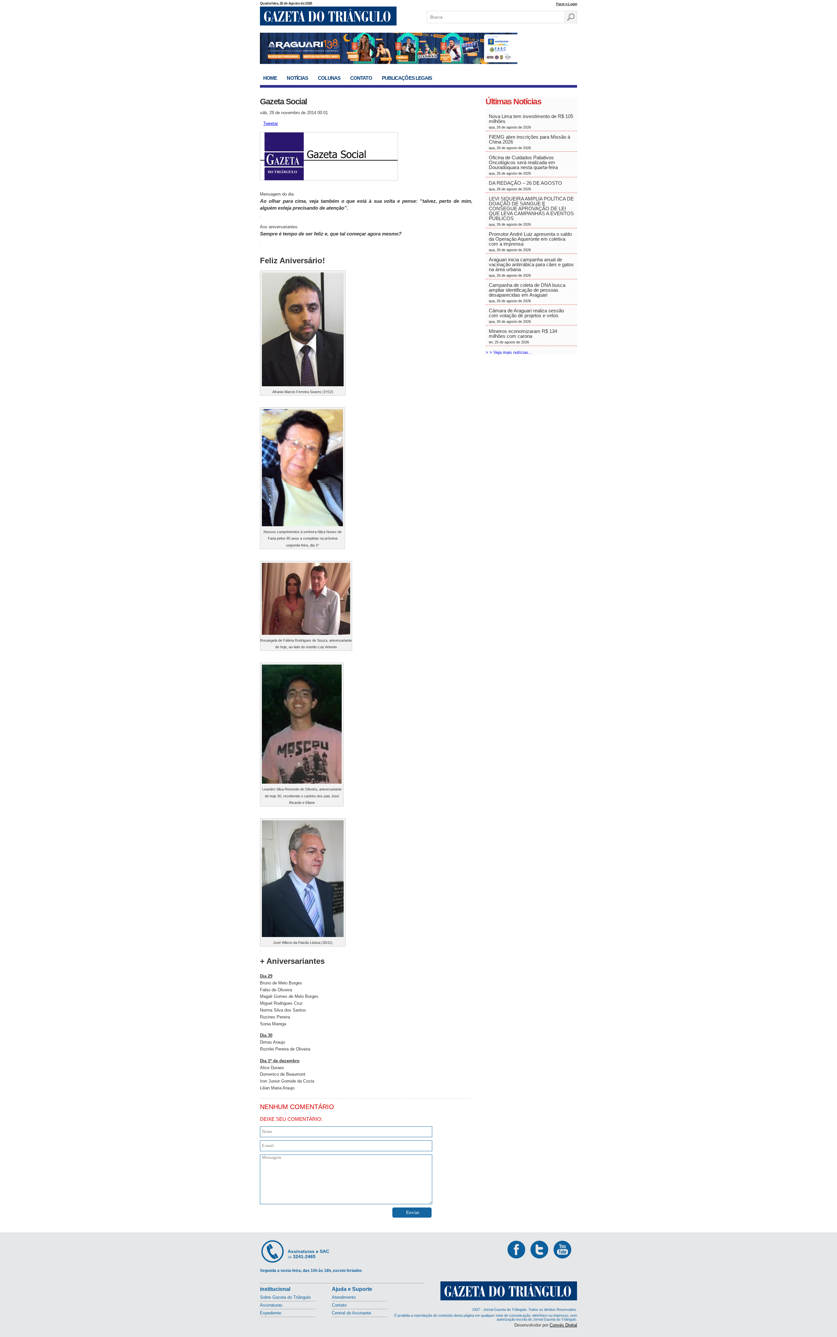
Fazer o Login (566, 4)
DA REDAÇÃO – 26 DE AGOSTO (525, 185)
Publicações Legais (407, 78)
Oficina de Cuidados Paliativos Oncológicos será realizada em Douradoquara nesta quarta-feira (523, 165)
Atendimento (344, 1297)
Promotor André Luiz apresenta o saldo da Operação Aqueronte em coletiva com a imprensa (530, 241)
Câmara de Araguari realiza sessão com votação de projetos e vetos (526, 315)
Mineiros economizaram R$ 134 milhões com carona (523, 336)
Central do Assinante (351, 1313)
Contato (361, 78)
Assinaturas (271, 1305)
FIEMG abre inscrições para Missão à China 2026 (529, 142)
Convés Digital (563, 1325)
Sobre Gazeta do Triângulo (285, 1297)
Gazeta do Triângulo (328, 16)
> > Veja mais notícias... (509, 352)
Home (270, 78)
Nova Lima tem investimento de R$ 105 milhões (531, 121)
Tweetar (270, 123)
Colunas (329, 78)
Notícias (297, 78)
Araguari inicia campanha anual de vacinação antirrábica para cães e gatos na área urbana (531, 267)
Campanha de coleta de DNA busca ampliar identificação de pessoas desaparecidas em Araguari (527, 292)
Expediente (270, 1313)
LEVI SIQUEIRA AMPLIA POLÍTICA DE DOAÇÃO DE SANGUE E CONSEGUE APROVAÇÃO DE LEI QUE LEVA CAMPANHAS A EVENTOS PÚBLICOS (531, 211)
